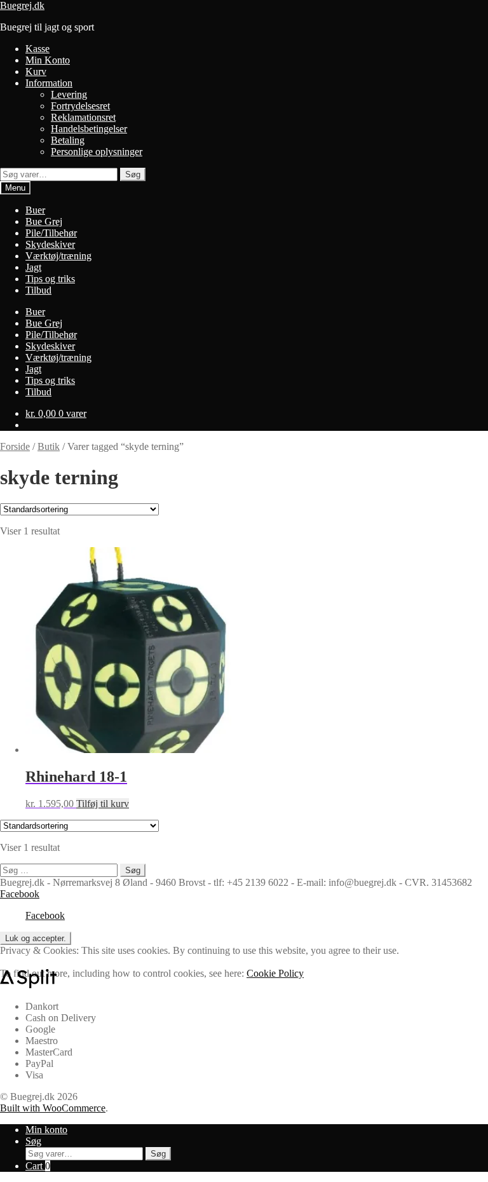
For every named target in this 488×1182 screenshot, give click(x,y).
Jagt (33, 267)
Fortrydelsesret (80, 105)
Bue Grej (43, 221)
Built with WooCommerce (52, 1108)
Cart (37, 1165)
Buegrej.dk (22, 5)
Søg (132, 174)
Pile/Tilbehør (51, 233)
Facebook (19, 893)
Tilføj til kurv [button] (102, 803)
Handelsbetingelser (89, 128)
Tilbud (38, 290)
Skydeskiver (50, 244)
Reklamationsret (83, 117)
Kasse (37, 48)
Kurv (35, 71)
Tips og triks (50, 278)
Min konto (46, 1129)
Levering (69, 94)
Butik (48, 446)
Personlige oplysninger (96, 151)
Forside (15, 446)
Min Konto (47, 60)
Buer (35, 210)
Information (48, 83)
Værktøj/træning (58, 255)
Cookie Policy (275, 973)
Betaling (68, 140)
